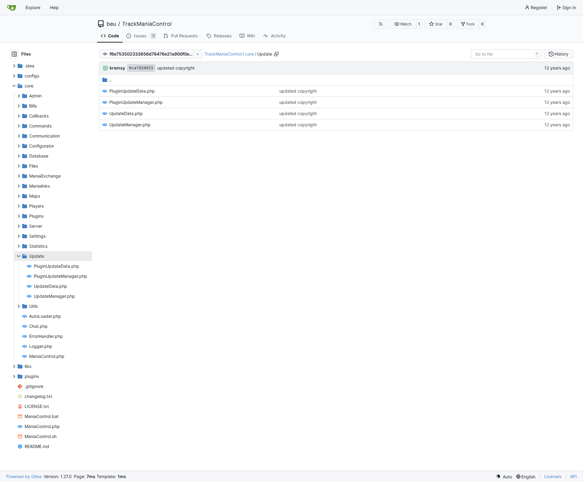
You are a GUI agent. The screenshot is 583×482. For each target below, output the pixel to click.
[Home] (11, 7)
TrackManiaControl (147, 24)
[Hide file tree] (14, 54)
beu (111, 24)
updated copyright (176, 67)
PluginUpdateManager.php (136, 102)
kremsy (117, 67)
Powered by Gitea (24, 476)
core (249, 53)
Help (54, 7)
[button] (403, 24)
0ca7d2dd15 (141, 68)
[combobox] (506, 54)
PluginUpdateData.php (132, 90)
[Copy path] (276, 54)
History (561, 53)
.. (110, 79)
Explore (33, 7)
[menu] (504, 476)
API (573, 476)
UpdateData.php (126, 113)
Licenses (552, 476)
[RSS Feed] (381, 24)
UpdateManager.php (130, 124)
